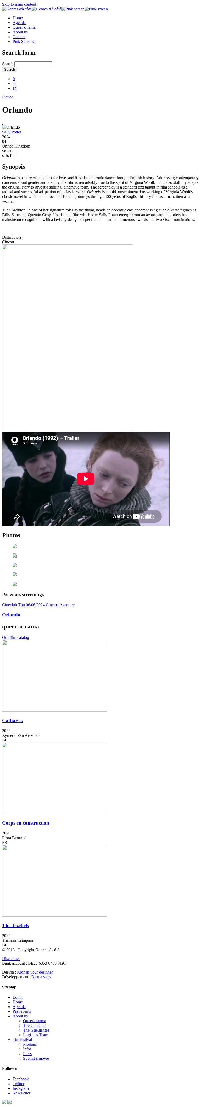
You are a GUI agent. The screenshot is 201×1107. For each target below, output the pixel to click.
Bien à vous (41, 977)
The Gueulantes (36, 1030)
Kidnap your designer (35, 972)
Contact (19, 36)
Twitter (18, 1083)
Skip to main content (19, 4)
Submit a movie (36, 1058)
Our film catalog (15, 637)
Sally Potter (11, 132)
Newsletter (21, 1093)
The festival (22, 1039)
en (14, 88)
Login (18, 997)
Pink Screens (23, 41)
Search (8, 64)
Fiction (8, 97)
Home (18, 18)
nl (14, 83)
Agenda (19, 22)
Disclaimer (11, 958)
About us (20, 32)
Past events (22, 1011)
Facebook (21, 1079)
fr (14, 78)
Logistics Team (35, 1035)
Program (30, 1044)
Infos (27, 1049)
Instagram (21, 1088)
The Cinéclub (34, 1025)
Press (27, 1053)
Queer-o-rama (24, 27)
